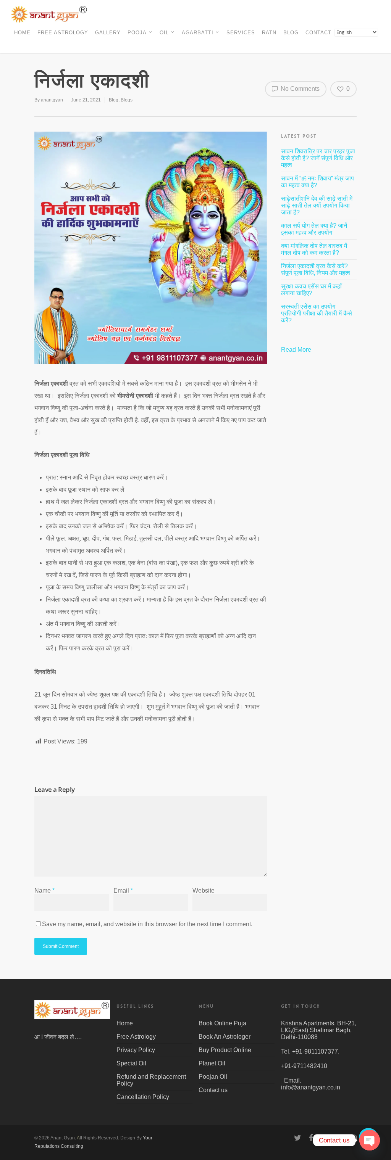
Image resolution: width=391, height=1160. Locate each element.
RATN (269, 32)
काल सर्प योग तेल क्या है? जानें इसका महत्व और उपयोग (314, 229)
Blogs (126, 100)
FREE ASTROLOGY (62, 32)
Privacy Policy (135, 1050)
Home (124, 1023)
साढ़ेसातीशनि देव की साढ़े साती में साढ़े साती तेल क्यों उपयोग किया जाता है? (316, 205)
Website (203, 890)
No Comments (299, 88)
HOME (22, 32)
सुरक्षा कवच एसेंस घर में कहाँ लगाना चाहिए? (311, 289)
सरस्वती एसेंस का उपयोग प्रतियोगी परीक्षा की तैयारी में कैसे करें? (316, 313)
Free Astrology (136, 1036)
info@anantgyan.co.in (310, 1087)
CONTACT (318, 32)
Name (44, 890)
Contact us (213, 1090)
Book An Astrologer (224, 1036)
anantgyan (52, 100)
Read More (297, 349)
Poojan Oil (213, 1076)
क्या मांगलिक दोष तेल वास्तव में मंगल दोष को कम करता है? (314, 249)
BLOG (291, 32)
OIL (164, 32)
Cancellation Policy (142, 1097)
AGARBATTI (197, 32)
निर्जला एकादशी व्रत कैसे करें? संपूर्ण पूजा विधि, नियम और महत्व (315, 269)
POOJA (137, 32)
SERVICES (240, 32)
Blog (113, 100)
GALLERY (108, 32)
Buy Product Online (225, 1050)
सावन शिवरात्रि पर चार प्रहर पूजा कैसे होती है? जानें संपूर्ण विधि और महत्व (318, 158)
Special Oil (131, 1063)
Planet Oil (212, 1063)
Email (123, 890)
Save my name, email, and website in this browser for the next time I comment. (147, 924)
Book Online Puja (222, 1023)
